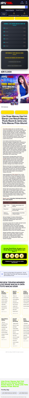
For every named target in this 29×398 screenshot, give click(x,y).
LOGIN (7, 18)
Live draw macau (7, 129)
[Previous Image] (1, 88)
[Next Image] (28, 88)
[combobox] (13, 7)
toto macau (15, 174)
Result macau (6, 198)
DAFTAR (22, 18)
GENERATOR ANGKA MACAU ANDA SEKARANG (14, 262)
